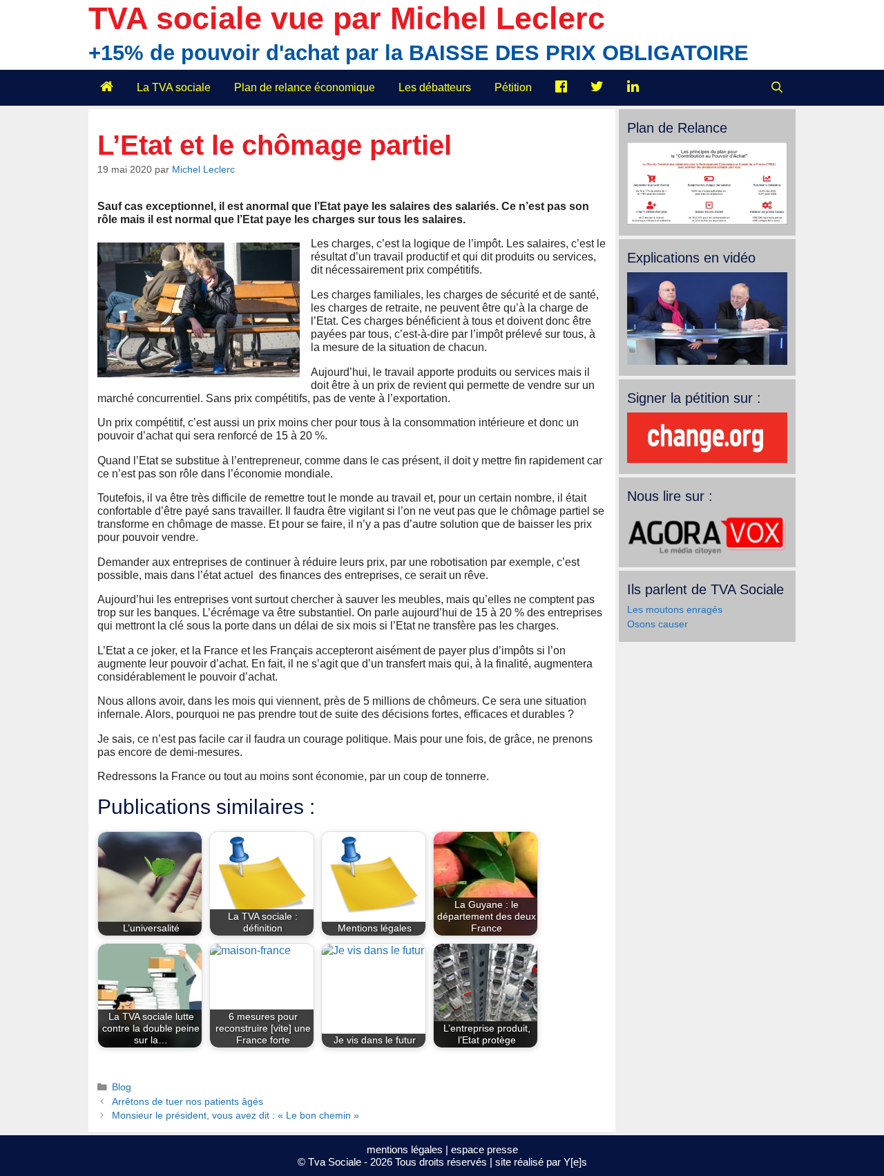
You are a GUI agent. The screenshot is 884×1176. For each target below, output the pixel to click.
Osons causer (657, 623)
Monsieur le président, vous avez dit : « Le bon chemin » (235, 1115)
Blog (121, 1087)
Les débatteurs (434, 87)
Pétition (513, 87)
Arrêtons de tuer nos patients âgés (187, 1102)
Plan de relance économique (304, 87)
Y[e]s (575, 1162)
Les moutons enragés (674, 609)
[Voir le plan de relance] (707, 221)
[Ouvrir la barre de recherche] (777, 88)
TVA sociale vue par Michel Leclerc (346, 18)
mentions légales (405, 1149)
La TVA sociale (174, 87)
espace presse (484, 1149)
